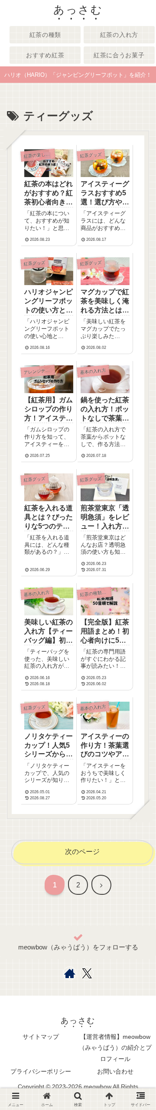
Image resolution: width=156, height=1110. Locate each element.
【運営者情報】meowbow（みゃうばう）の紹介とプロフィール (115, 1047)
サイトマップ (41, 1036)
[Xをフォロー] (87, 973)
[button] (137, 1073)
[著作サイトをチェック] (70, 973)
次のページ (82, 851)
